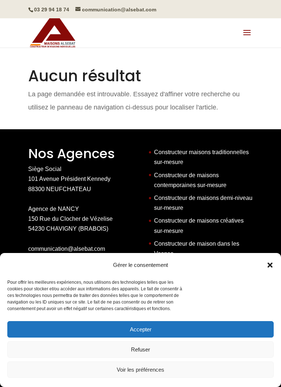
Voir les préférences (140, 369)
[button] (270, 265)
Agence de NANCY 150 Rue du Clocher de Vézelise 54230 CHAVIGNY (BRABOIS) (70, 219)
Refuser (140, 349)
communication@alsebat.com (66, 249)
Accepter (140, 329)
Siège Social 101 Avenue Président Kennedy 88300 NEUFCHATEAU (69, 179)
